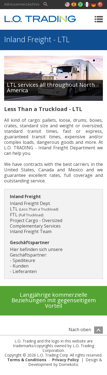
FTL (26, 215)
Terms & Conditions (26, 359)
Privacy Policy (65, 359)
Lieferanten (25, 271)
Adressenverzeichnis (22, 4)
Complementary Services (35, 226)
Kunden (21, 266)
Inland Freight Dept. (30, 203)
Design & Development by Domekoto (65, 362)
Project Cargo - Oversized (36, 220)
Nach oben (80, 330)
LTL (34, 209)
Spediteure (24, 260)
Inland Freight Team (31, 231)
